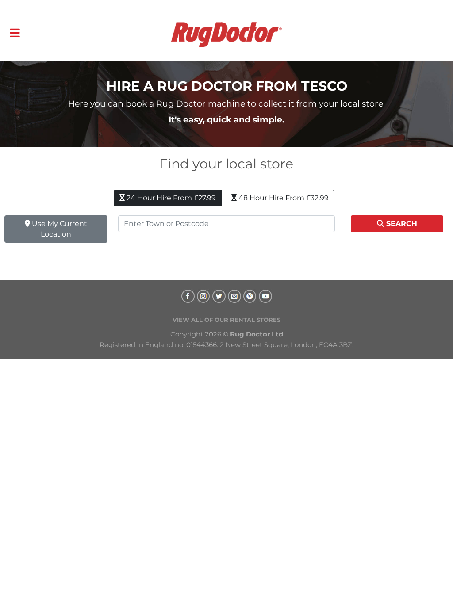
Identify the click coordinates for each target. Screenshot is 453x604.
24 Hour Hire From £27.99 (170, 198)
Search (400, 223)
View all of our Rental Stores (226, 319)
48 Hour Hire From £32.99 (283, 198)
